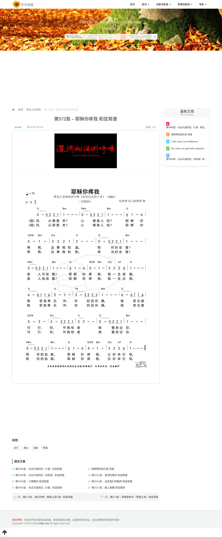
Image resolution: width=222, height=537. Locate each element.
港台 (25, 447)
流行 (16, 447)
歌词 (144, 4)
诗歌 (35, 447)
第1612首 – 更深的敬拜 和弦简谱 (109, 475)
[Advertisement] (111, 80)
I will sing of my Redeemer (184, 141)
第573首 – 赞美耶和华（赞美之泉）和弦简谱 (134, 497)
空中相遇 (27, 5)
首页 (132, 4)
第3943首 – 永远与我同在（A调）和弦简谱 (38, 487)
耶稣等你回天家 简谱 (103, 468)
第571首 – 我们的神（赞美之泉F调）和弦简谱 (48, 497)
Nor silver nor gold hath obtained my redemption (195, 148)
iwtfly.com (44, 523)
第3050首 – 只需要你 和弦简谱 (32, 481)
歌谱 (20, 109)
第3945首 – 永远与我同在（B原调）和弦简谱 (39, 475)
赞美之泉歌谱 (33, 109)
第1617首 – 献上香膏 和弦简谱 (108, 487)
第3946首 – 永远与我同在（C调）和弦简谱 (38, 468)
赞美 (45, 447)
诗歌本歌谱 (162, 4)
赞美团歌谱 (184, 4)
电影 (202, 4)
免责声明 (17, 519)
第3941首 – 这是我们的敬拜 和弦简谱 (112, 481)
